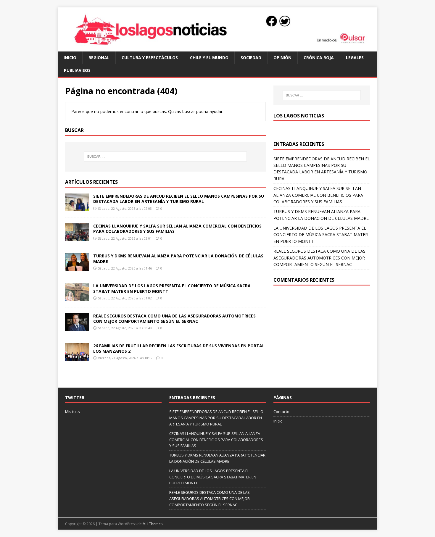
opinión (282, 57)
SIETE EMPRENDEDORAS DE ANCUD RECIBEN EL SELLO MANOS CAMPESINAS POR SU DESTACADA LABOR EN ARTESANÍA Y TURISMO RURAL (178, 198)
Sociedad (251, 57)
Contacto (281, 411)
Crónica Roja (319, 57)
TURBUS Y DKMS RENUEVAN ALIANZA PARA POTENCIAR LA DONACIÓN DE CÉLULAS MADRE (178, 258)
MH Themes (152, 523)
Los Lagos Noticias (298, 115)
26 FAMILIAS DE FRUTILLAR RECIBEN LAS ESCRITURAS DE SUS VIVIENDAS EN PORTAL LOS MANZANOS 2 (179, 348)
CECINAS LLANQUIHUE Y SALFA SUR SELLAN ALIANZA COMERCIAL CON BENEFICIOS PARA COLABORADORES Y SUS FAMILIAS (177, 228)
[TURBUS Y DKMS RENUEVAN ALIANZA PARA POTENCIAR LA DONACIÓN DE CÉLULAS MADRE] (77, 267)
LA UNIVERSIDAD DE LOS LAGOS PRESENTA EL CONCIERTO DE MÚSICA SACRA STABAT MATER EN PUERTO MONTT (172, 288)
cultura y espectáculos (150, 57)
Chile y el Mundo (209, 57)
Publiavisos (77, 70)
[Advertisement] (321, 336)
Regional (98, 57)
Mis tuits (72, 411)
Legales (355, 57)
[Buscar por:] (165, 156)
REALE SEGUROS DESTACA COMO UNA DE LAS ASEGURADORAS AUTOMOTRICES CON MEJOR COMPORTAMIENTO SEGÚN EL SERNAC (174, 318)
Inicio (70, 57)
